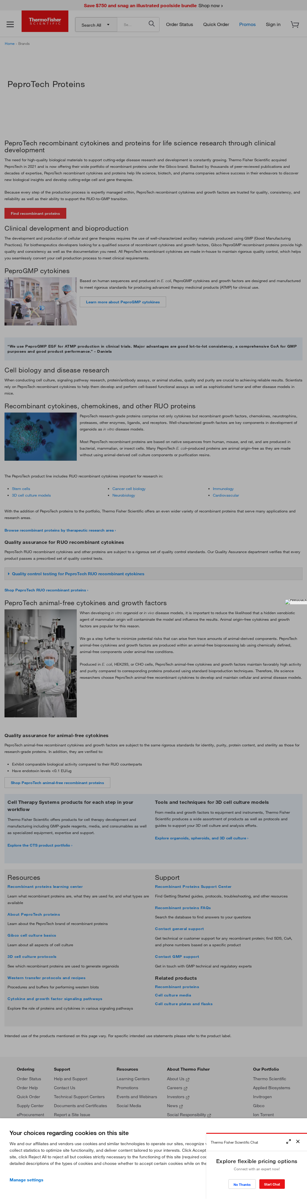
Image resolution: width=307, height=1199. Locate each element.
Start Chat (272, 1184)
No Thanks (242, 1184)
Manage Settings (26, 1180)
